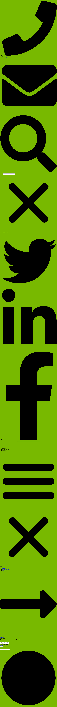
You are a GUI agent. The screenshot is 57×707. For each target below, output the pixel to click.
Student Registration (5, 449)
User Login (4, 450)
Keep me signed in (4, 644)
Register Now (11, 647)
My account (4, 448)
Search (1, 173)
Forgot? (1, 645)
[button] (28, 144)
